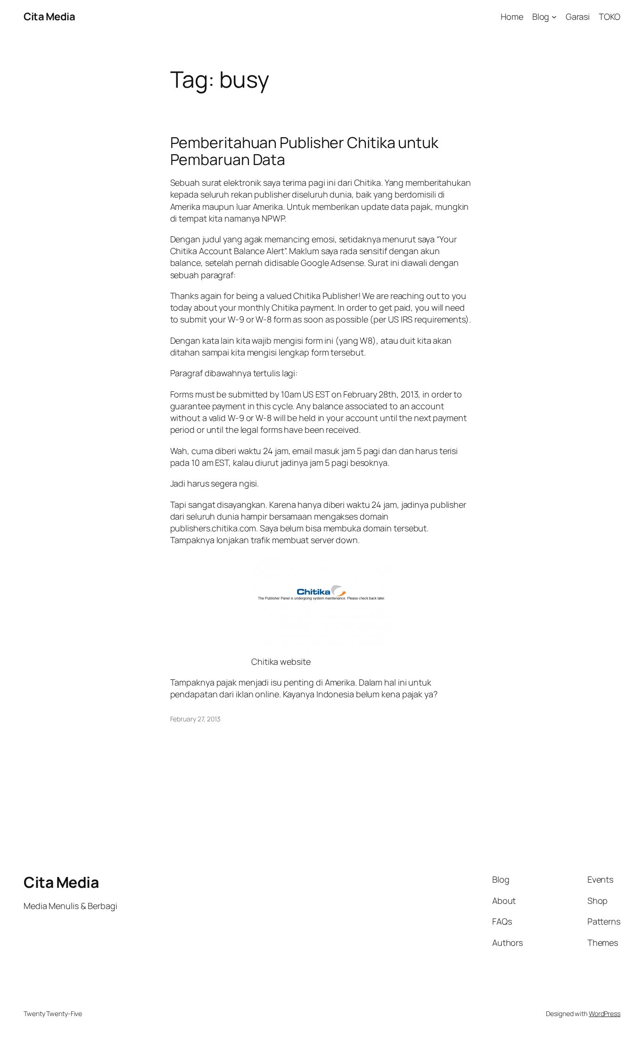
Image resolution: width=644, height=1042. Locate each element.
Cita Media (49, 16)
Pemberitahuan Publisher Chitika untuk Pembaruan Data (304, 151)
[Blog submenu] (554, 16)
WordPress (604, 1013)
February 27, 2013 (195, 718)
